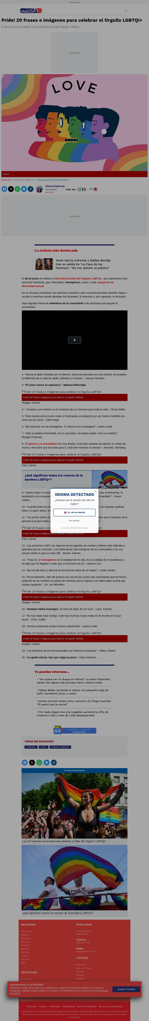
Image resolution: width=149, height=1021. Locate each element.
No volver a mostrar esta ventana (74, 528)
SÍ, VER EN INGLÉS (74, 512)
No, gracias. (74, 520)
